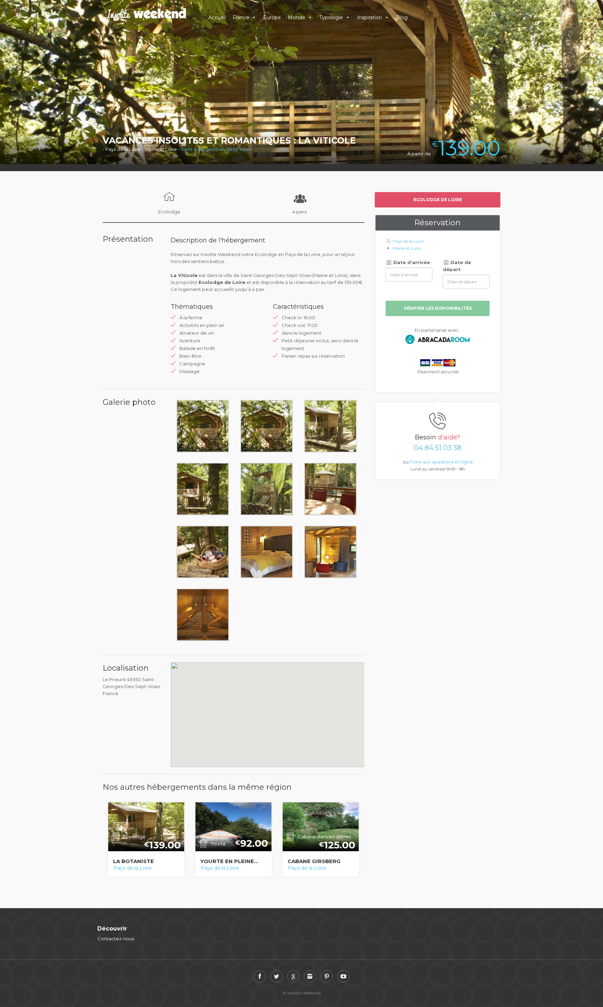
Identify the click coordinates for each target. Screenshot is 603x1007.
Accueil (217, 17)
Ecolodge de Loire (438, 199)
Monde (296, 17)
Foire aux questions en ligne (441, 462)
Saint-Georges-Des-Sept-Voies (216, 149)
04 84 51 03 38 (437, 447)
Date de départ (457, 266)
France (241, 17)
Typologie (331, 17)
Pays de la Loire (132, 868)
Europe (272, 17)
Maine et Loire (406, 248)
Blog (402, 17)
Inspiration (369, 17)
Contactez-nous (115, 938)
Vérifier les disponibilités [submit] (438, 308)
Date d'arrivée (411, 262)
